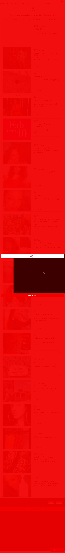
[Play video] (44, 273)
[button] (32, 296)
